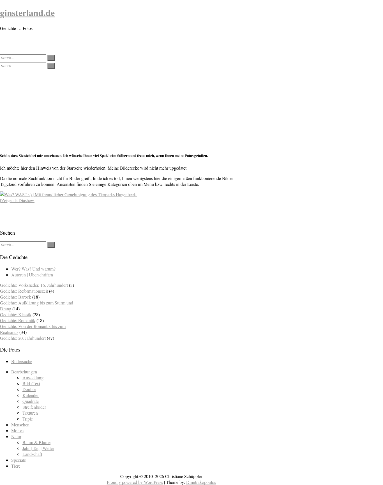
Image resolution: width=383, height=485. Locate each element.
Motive (17, 430)
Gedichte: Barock (15, 297)
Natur (16, 436)
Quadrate (30, 401)
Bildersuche (21, 361)
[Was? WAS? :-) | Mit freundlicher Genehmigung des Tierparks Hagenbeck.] (68, 194)
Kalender (30, 395)
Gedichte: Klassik (15, 314)
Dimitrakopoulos (201, 482)
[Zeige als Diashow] (18, 200)
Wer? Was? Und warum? (33, 269)
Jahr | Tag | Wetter (38, 448)
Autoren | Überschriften (32, 275)
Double (29, 389)
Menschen (20, 425)
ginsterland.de (27, 12)
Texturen (30, 413)
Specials (18, 460)
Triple (27, 419)
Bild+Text (31, 383)
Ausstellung (32, 377)
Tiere (15, 466)
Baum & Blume (36, 442)
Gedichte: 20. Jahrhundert (23, 338)
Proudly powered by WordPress (135, 482)
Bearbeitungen (24, 372)
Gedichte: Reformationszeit (24, 291)
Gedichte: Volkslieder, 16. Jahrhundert (34, 285)
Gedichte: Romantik (17, 320)
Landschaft (32, 454)
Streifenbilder (34, 407)
